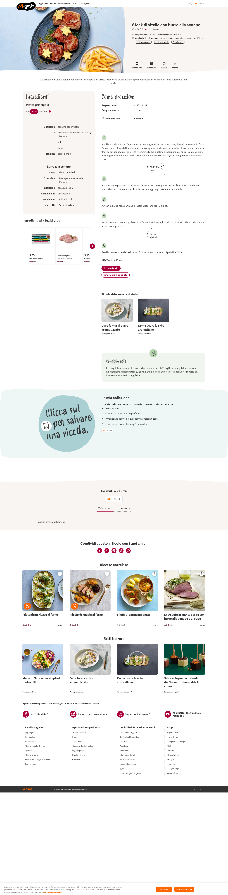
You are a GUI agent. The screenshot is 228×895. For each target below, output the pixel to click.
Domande (123, 508)
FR (199, 789)
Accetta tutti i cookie (184, 889)
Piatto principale (143, 42)
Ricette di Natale (161, 42)
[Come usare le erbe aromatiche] (137, 668)
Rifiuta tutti (164, 889)
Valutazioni (105, 508)
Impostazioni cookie (128, 764)
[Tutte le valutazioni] (138, 29)
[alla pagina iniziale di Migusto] (26, 4)
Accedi (201, 3)
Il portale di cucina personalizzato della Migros (43, 703)
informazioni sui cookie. (53, 892)
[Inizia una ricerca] (190, 3)
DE (194, 789)
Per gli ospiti (178, 42)
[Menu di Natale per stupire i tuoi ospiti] (42, 668)
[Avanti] (92, 246)
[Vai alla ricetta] (42, 598)
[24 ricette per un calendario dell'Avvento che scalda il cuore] (184, 668)
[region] (114, 889)
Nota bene (50, 112)
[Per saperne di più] (117, 329)
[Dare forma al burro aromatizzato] (90, 668)
